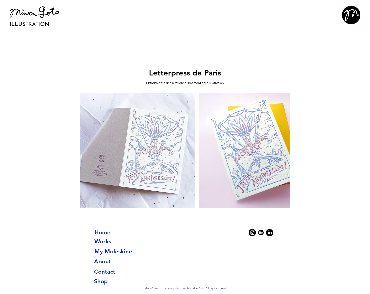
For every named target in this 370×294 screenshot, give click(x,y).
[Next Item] (283, 150)
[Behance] (261, 232)
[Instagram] (252, 232)
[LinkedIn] (269, 232)
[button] (351, 15)
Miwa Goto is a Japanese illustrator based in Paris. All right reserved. (186, 288)
